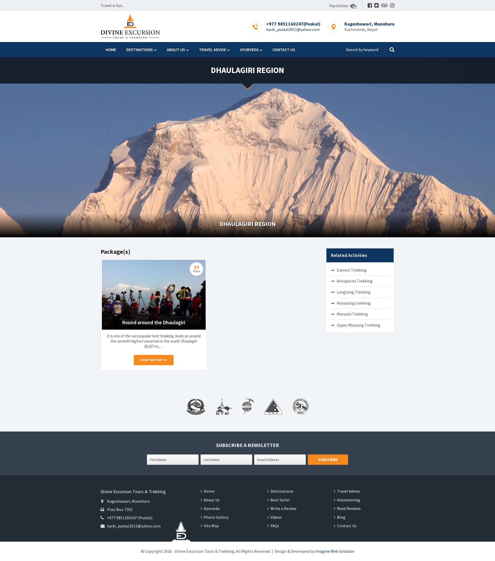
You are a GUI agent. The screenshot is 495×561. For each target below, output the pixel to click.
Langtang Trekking (353, 292)
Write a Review (283, 508)
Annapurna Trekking (355, 280)
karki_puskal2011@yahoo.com (293, 29)
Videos (276, 517)
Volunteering (348, 499)
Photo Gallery (216, 517)
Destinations (139, 49)
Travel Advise (212, 49)
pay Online (339, 5)
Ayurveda (249, 49)
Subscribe (328, 459)
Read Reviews (349, 508)
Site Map (211, 525)
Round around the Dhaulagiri (153, 322)
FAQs (274, 525)
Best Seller (280, 499)
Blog (341, 517)
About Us (176, 49)
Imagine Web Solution (334, 551)
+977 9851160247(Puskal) (293, 24)
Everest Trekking (352, 270)
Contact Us (284, 49)
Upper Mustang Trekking (358, 325)
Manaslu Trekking (352, 313)
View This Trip (151, 360)
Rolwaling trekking (354, 303)
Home (111, 49)
